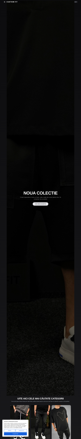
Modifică (9, 430)
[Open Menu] (4, 2)
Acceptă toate (15, 433)
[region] (15, 428)
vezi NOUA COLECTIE (40, 203)
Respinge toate (21, 430)
